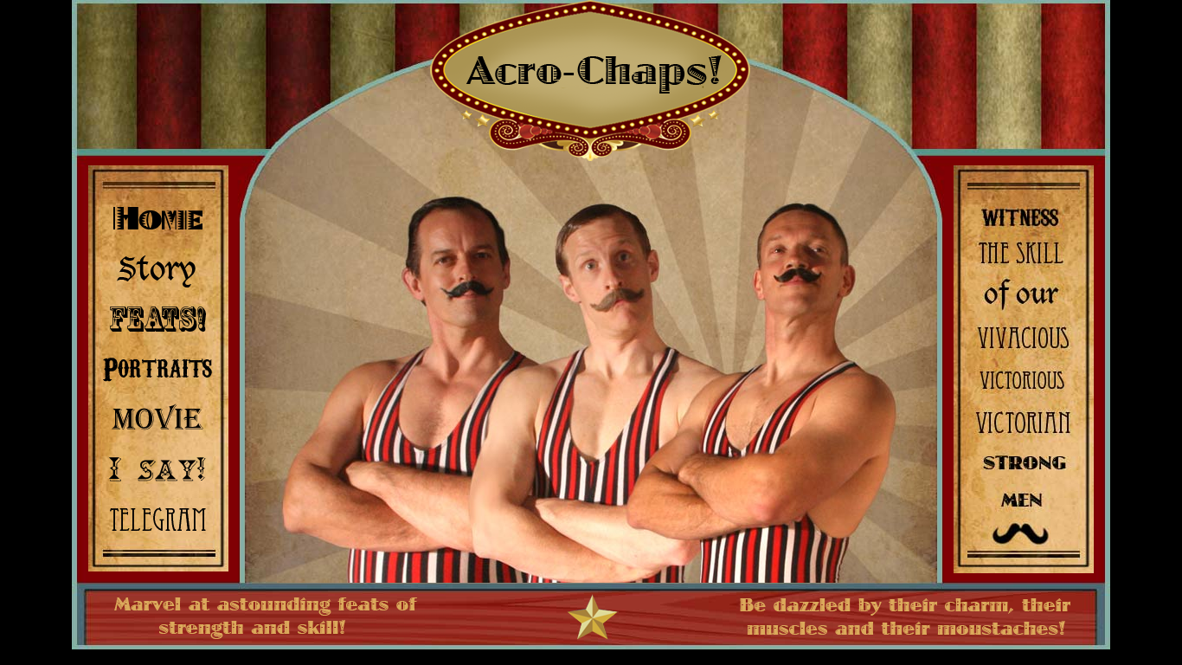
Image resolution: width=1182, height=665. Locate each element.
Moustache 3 (797, 275)
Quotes (157, 466)
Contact (157, 515)
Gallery (157, 367)
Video (157, 416)
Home (157, 219)
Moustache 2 (617, 299)
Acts (157, 318)
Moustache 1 (466, 287)
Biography (157, 268)
